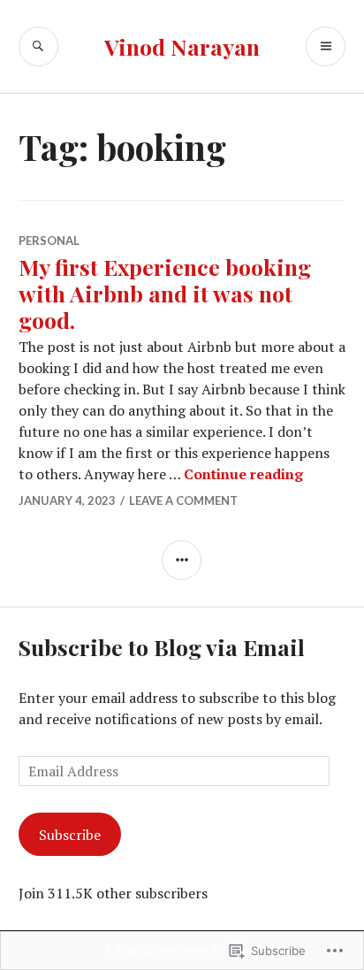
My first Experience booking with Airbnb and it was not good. (165, 293)
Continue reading (243, 474)
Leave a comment (183, 500)
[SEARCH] (38, 46)
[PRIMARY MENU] (325, 46)
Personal (49, 240)
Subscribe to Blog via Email (162, 646)
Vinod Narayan (182, 46)
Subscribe (70, 834)
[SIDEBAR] (181, 560)
